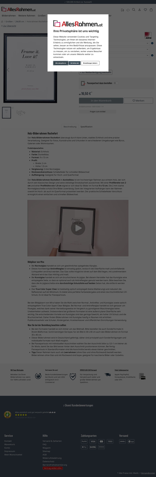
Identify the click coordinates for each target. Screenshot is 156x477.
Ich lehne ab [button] (75, 63)
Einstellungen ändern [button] (90, 63)
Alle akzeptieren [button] (60, 63)
